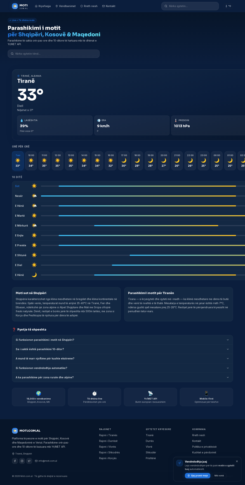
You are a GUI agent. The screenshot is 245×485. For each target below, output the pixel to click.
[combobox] (192, 6)
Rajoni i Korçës (108, 458)
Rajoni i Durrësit (108, 440)
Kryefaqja (45, 6)
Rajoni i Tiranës (108, 435)
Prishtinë (151, 458)
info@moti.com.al (48, 460)
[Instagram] (22, 461)
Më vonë (219, 475)
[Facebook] (15, 461)
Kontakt (110, 6)
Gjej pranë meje (199, 475)
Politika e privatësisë (204, 446)
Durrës (150, 440)
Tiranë (150, 435)
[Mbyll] (237, 461)
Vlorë (149, 446)
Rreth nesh (91, 6)
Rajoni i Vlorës (107, 446)
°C (229, 6)
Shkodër (151, 452)
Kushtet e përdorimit (204, 452)
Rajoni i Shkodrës (109, 452)
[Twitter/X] (29, 461)
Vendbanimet (67, 6)
